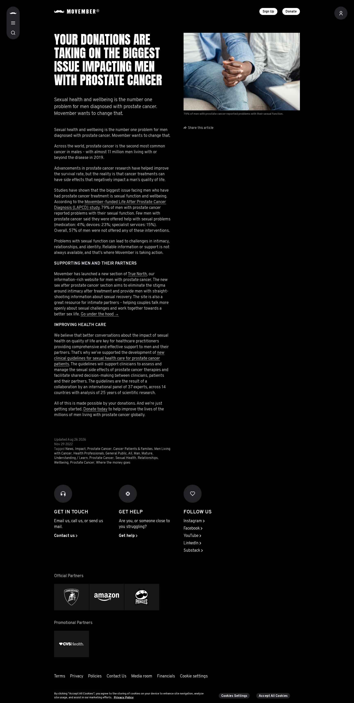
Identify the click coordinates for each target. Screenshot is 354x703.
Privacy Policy (124, 697)
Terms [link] (59, 676)
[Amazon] (106, 597)
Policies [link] (95, 676)
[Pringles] (141, 597)
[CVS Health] (71, 644)
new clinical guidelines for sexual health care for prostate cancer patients (109, 358)
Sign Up (268, 12)
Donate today (95, 409)
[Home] (13, 13)
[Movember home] (76, 11)
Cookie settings (194, 676)
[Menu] (13, 23)
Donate (291, 12)
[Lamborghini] (71, 597)
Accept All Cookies (273, 696)
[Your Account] (341, 13)
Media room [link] (141, 676)
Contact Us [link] (116, 676)
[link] (65, 536)
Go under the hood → (100, 314)
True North (137, 274)
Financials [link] (166, 676)
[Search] (13, 33)
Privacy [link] (76, 676)
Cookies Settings (234, 696)
